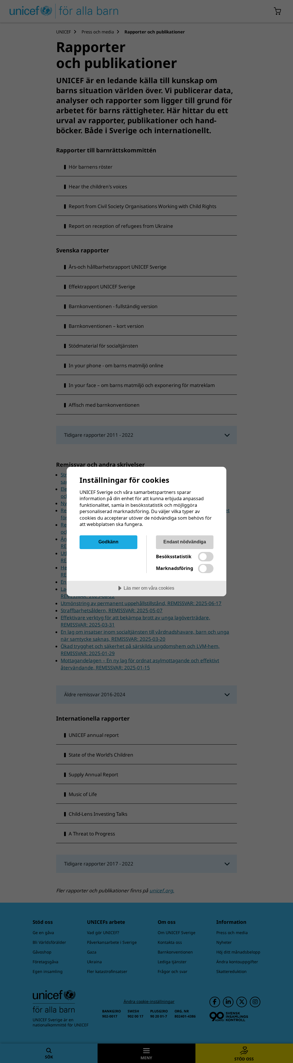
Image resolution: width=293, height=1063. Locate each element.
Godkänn (108, 541)
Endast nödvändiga (184, 541)
